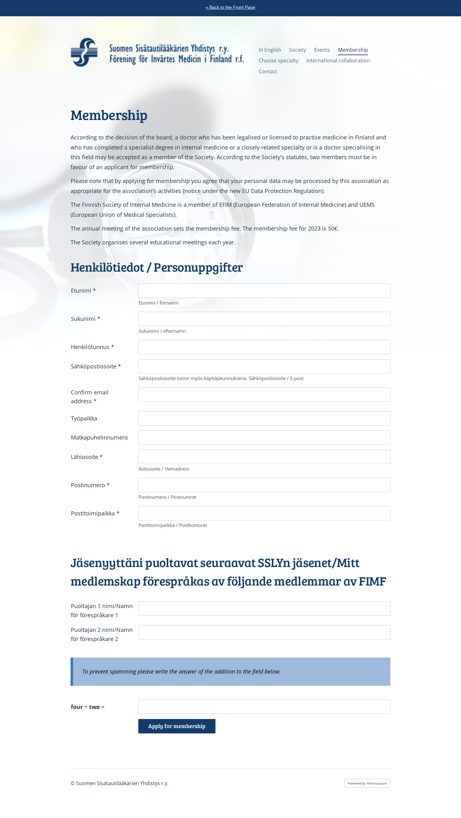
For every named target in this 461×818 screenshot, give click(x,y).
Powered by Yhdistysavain (367, 783)
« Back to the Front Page (230, 7)
